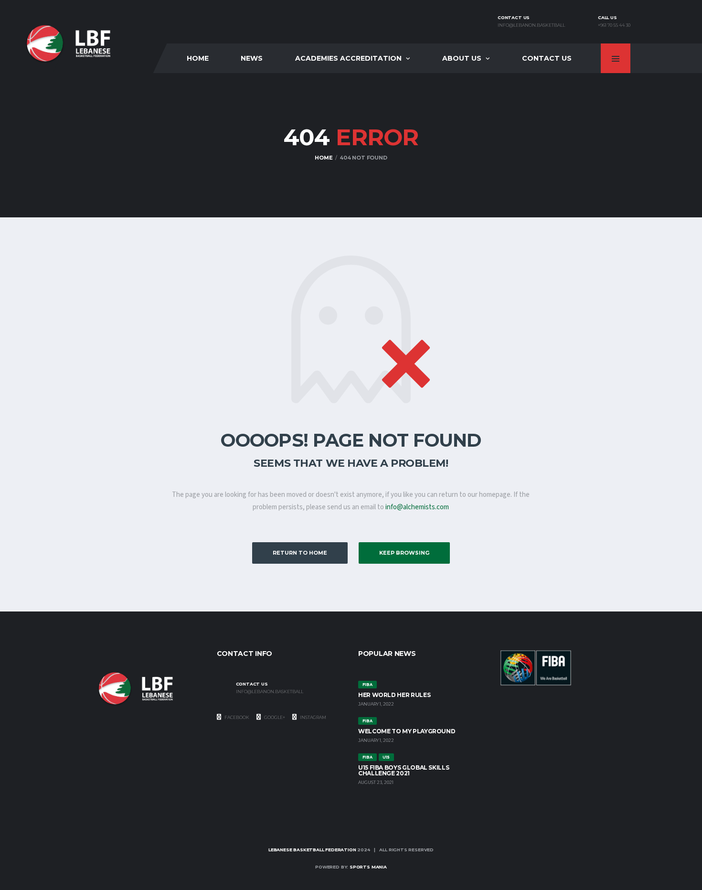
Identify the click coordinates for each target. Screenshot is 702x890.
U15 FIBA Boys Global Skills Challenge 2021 (403, 770)
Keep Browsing (404, 552)
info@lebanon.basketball (531, 25)
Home (198, 58)
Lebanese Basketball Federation (312, 849)
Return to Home (300, 552)
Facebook (236, 717)
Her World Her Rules (394, 694)
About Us (461, 58)
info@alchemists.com (417, 507)
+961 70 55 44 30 (614, 25)
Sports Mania (368, 866)
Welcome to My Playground (406, 731)
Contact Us (547, 58)
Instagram (312, 717)
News (252, 58)
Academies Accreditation (348, 58)
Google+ (274, 717)
